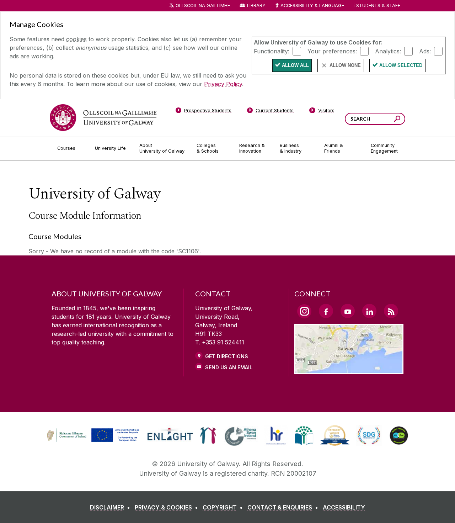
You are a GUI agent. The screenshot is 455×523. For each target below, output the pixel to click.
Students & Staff (378, 5)
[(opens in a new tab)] (93, 441)
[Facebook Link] (326, 311)
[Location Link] (348, 369)
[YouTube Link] (348, 311)
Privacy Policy (223, 84)
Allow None (345, 65)
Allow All (295, 65)
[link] (92, 435)
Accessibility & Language (312, 5)
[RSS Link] (391, 311)
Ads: (425, 50)
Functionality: (271, 50)
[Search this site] (397, 120)
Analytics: (388, 50)
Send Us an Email (228, 367)
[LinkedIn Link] (369, 311)
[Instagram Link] (304, 311)
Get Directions (226, 356)
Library (256, 5)
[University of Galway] (103, 117)
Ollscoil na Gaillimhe (203, 5)
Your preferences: (332, 50)
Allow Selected (400, 65)
